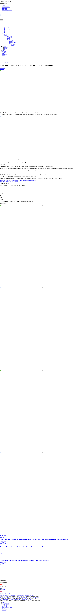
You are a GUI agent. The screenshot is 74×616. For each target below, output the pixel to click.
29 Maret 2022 (2, 68)
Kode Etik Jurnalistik (5, 6)
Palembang (8, 38)
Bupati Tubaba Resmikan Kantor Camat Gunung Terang (9, 181)
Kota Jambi (13, 44)
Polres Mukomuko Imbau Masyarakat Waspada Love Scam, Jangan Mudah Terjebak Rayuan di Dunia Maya (24, 560)
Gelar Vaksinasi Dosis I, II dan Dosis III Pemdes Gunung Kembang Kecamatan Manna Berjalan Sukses (17, 180)
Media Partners (4, 12)
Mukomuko (6, 32)
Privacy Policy (4, 8)
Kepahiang (6, 25)
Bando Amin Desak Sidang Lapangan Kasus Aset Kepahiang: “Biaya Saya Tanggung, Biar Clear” (17, 595)
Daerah (3, 22)
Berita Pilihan (3, 535)
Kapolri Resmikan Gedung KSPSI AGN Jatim (10, 552)
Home (3, 21)
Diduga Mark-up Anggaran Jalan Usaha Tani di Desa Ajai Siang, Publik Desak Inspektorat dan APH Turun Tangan (19, 597)
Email (1, 197)
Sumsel (5, 35)
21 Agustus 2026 (3, 548)
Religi (3, 50)
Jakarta (5, 34)
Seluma (5, 30)
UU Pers (3, 11)
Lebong (5, 26)
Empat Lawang (9, 36)
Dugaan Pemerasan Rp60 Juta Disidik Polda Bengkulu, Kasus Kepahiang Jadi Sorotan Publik (16, 599)
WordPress (9, 613)
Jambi (10, 43)
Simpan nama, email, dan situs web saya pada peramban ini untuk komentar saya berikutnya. (17, 201)
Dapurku (3, 55)
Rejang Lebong (7, 24)
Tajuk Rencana (4, 54)
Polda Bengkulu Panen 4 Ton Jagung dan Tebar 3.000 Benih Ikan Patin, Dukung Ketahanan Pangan (22, 546)
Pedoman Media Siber (6, 7)
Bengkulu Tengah (7, 28)
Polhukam (4, 52)
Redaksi (3, 5)
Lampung (8, 39)
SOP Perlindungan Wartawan (7, 10)
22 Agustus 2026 (3, 541)
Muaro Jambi (13, 45)
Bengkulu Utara (7, 27)
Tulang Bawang (11, 41)
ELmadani (2, 69)
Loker (3, 53)
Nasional (3, 33)
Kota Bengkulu (7, 23)
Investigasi (4, 51)
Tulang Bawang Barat (12, 42)
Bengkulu (1, 62)
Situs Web (1, 199)
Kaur (5, 31)
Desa (5, 49)
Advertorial (4, 46)
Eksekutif (6, 47)
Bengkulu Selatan (7, 29)
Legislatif (6, 48)
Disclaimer (4, 610)
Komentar (2, 193)
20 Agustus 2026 (3, 562)
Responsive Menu (3, 3)
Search (1, 17)
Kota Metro (11, 40)
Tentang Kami (4, 9)
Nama (1, 195)
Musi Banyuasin (9, 37)
